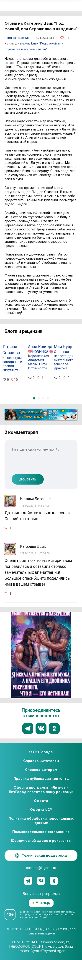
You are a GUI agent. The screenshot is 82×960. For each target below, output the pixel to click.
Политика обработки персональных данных (41, 821)
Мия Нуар (63, 346)
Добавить (27, 479)
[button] (34, 398)
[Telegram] (28, 881)
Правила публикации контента (41, 779)
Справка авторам (41, 770)
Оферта (41, 801)
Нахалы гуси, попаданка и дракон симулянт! (12, 364)
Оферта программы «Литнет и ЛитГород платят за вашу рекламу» (41, 789)
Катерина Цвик (28, 43)
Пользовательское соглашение (41, 832)
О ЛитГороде (41, 752)
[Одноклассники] (54, 881)
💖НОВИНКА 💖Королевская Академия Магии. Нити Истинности (41, 360)
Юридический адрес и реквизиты (41, 841)
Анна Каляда (40, 346)
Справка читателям (41, 761)
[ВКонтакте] (41, 881)
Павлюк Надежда (17, 37)
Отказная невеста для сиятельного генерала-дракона (64, 360)
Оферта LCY (41, 810)
